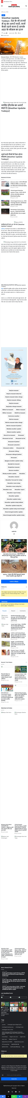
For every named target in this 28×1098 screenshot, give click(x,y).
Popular (4, 611)
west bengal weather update (14, 512)
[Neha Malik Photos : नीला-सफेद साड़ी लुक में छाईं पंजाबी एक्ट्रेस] (14, 1009)
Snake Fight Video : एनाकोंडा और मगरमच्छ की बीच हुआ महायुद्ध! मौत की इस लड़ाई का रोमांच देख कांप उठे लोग (18, 627)
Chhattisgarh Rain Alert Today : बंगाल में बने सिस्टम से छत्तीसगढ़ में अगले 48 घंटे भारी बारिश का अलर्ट (20, 951)
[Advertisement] (14, 87)
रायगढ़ (23, 1046)
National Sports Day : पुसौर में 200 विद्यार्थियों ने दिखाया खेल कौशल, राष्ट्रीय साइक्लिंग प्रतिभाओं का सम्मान (21, 696)
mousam (14, 457)
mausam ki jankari (14, 441)
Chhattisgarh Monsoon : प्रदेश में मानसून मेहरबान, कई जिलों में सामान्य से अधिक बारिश (18, 203)
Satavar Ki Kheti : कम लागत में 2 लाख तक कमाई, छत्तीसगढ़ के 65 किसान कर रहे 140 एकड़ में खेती (21, 677)
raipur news (4, 1039)
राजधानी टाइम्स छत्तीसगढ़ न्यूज (15, 1046)
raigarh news (22, 1036)
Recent (13, 611)
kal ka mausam (14, 419)
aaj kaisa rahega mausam (14, 406)
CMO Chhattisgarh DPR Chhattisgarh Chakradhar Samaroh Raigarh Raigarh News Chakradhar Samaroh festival (13, 1033)
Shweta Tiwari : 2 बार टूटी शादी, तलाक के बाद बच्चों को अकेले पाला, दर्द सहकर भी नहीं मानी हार (18, 653)
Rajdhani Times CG (13, 1039)
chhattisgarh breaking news (8, 1027)
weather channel (14, 476)
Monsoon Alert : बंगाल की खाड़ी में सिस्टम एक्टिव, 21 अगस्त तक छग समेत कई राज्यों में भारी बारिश (19, 184)
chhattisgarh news (19, 1027)
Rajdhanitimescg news (19, 1041)
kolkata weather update (14, 429)
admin (5, 33)
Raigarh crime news (14, 1036)
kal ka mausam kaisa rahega (14, 422)
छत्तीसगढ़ (3, 228)
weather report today (14, 492)
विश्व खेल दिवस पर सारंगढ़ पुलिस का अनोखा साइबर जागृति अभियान (6, 676)
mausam (21, 435)
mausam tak (20, 448)
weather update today (14, 499)
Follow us (3, 1051)
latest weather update (14, 432)
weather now (8, 489)
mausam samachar (14, 445)
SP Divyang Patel (5, 1044)
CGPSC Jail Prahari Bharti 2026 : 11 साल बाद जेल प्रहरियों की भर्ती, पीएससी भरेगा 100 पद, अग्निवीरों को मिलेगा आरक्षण (18, 635)
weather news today (14, 483)
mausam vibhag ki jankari (14, 454)
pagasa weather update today (14, 461)
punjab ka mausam (14, 464)
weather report (19, 489)
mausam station (8, 448)
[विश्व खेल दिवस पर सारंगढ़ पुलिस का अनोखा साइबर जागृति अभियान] (7, 669)
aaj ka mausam (14, 390)
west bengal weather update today (14, 515)
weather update (14, 496)
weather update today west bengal (14, 508)
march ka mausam (9, 435)
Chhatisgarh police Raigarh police (15, 1024)
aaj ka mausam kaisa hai (14, 393)
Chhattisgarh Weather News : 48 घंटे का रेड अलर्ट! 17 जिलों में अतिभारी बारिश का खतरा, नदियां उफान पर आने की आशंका (21, 828)
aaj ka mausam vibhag (14, 400)
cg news (3, 1024)
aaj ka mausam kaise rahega (14, 397)
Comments (23, 611)
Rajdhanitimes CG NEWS (7, 1041)
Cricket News (5, 1036)
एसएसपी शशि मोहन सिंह (15, 1044)
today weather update (9, 473)
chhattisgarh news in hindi (7, 1029)
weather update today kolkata (14, 502)
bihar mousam (7, 413)
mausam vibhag (14, 451)
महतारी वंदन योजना (5, 1046)
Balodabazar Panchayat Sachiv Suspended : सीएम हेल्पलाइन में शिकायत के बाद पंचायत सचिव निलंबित (7, 696)
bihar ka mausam (8, 409)
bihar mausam (21, 409)
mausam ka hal (20, 438)
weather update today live (14, 505)
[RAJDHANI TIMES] (14, 6)
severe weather (14, 470)
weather (22, 473)
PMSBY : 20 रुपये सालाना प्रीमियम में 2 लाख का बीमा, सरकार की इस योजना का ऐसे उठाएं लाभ (18, 644)
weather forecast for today (14, 480)
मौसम (7, 12)
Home (4, 12)
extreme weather (14, 416)
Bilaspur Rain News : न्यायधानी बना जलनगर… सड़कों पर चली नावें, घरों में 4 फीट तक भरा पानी (7, 827)
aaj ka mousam (14, 403)
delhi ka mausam (20, 413)
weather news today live (14, 486)
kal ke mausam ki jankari (14, 425)
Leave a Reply (14, 581)
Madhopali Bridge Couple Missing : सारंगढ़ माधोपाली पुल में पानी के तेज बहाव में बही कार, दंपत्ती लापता (18, 618)
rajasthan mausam (14, 467)
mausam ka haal (8, 438)
